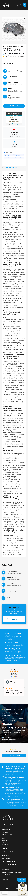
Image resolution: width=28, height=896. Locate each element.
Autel (15, 796)
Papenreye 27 (5, 855)
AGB (3, 836)
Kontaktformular (7, 737)
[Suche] (14, 5)
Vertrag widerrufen (7, 844)
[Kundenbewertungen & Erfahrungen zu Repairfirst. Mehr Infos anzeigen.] (14, 118)
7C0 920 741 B (17, 155)
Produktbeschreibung (10, 167)
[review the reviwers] (6, 686)
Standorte (4, 840)
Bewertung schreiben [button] (14, 755)
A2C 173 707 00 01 (8, 157)
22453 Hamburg (6, 858)
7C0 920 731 (7, 155)
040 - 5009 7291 (7, 724)
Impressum (5, 832)
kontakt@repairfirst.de (9, 739)
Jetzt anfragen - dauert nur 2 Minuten (14, 619)
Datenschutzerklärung (8, 834)
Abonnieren (22, 879)
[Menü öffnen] (24, 5)
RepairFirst (9, 888)
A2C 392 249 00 (18, 157)
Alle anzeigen (7, 160)
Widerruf (4, 842)
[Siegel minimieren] (26, 884)
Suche (3, 838)
